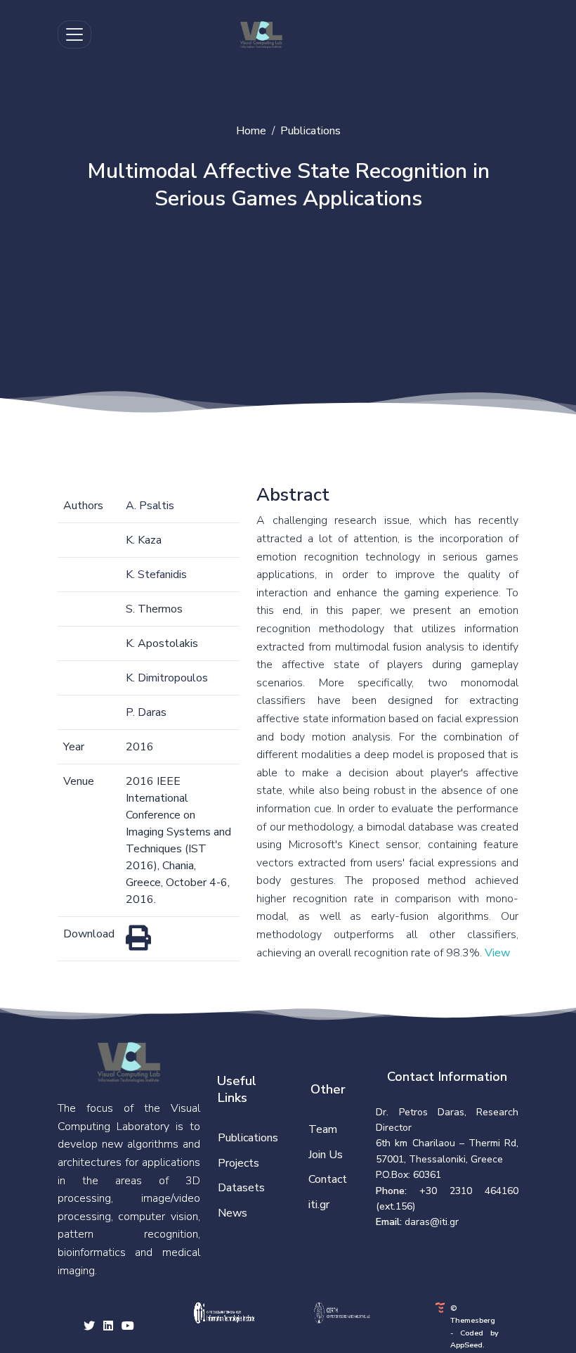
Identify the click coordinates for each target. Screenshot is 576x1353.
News (232, 1213)
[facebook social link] (108, 1327)
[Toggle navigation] (74, 34)
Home (251, 131)
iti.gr (318, 1204)
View (497, 953)
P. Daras (146, 712)
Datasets (241, 1187)
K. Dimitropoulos (167, 678)
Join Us (325, 1154)
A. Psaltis (150, 505)
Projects (238, 1163)
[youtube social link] (128, 1327)
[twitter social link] (89, 1327)
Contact (327, 1179)
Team (322, 1129)
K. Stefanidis (156, 574)
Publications (310, 131)
